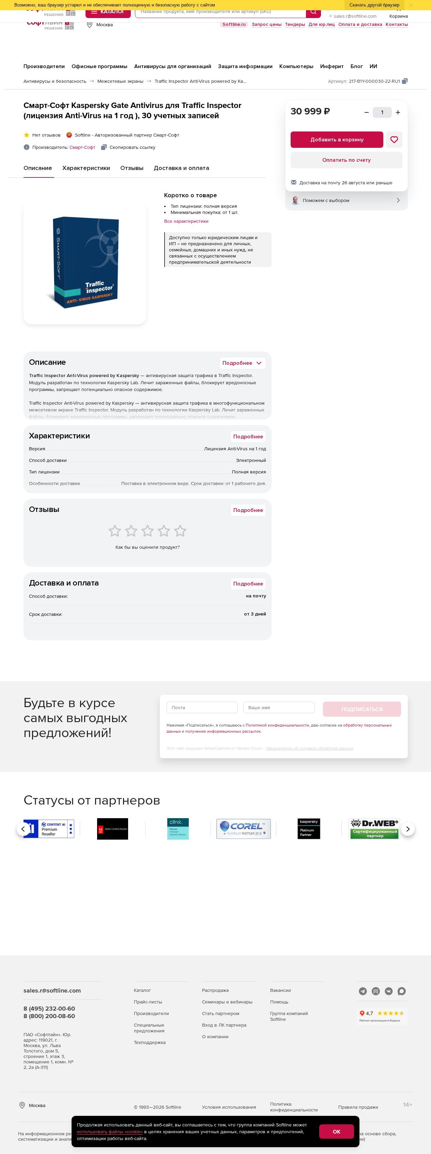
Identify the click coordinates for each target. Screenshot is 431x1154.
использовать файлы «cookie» (110, 1131)
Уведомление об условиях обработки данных (309, 748)
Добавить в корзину (337, 139)
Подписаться (362, 709)
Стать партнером (220, 1013)
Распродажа (215, 990)
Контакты (397, 24)
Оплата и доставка (360, 24)
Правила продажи (358, 1107)
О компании (215, 1036)
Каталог (142, 990)
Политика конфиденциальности (294, 1106)
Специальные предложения (149, 1027)
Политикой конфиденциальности (277, 725)
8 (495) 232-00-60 (49, 1008)
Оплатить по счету (346, 160)
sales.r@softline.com (355, 16)
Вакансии (280, 990)
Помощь (279, 1001)
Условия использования (229, 1107)
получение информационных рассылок (223, 731)
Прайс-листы (148, 1001)
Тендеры (295, 24)
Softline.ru (234, 24)
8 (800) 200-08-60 (49, 1015)
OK (336, 1131)
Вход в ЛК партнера (224, 1025)
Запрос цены (266, 24)
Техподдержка (150, 1042)
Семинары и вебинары (227, 1001)
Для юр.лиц (321, 24)
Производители (151, 1013)
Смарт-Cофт (82, 147)
